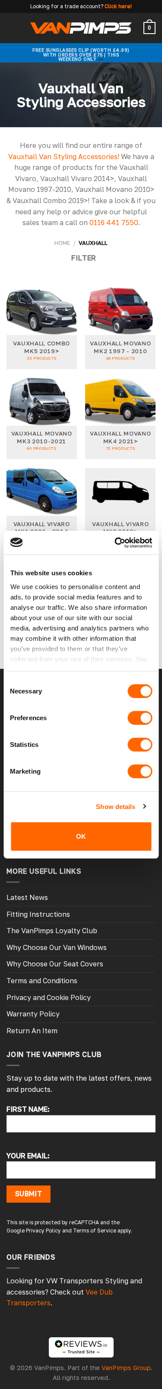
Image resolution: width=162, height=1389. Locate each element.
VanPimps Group (126, 1367)
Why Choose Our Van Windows (56, 947)
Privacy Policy (43, 1230)
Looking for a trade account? (66, 6)
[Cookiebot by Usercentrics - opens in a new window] (115, 542)
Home (62, 242)
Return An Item (31, 1030)
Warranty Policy (33, 1014)
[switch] (139, 718)
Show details (115, 806)
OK (81, 836)
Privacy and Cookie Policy (48, 997)
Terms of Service (94, 1230)
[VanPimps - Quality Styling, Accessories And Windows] (81, 28)
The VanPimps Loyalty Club (51, 930)
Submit (28, 1194)
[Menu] (11, 27)
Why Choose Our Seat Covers (54, 963)
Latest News (27, 897)
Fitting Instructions (38, 914)
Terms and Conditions (41, 980)
